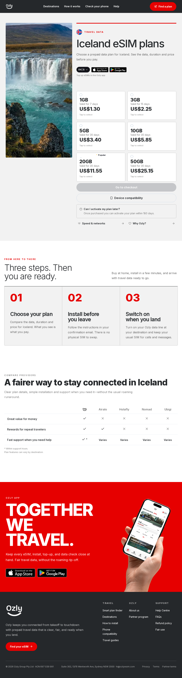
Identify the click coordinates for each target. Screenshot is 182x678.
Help (116, 6)
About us (134, 610)
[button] (100, 105)
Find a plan (165, 6)
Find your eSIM (19, 646)
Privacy (146, 666)
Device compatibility (128, 198)
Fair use (160, 629)
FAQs (159, 616)
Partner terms (169, 666)
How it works (72, 6)
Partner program (138, 616)
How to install (110, 623)
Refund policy (164, 623)
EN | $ (81, 69)
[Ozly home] (9, 6)
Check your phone (97, 6)
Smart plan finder (112, 610)
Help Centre (163, 610)
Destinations (51, 6)
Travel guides (111, 640)
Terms (156, 666)
